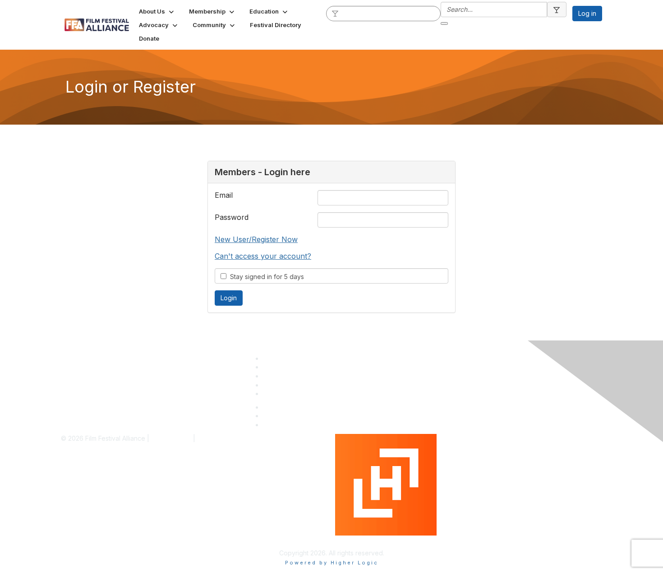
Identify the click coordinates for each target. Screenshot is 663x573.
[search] (335, 13)
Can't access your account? (263, 256)
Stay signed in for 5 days (265, 276)
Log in (587, 13)
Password (232, 217)
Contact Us (279, 393)
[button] (157, 11)
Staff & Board (282, 358)
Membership (281, 367)
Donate (274, 385)
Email (224, 195)
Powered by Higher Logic (373, 540)
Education (277, 376)
